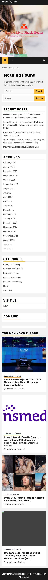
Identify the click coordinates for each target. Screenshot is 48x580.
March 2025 (8, 210)
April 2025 (7, 206)
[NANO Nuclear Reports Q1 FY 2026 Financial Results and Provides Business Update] (24, 354)
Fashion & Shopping (12, 277)
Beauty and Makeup (11, 264)
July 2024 (7, 244)
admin (22, 389)
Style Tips (7, 290)
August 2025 (8, 188)
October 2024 (9, 231)
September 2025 (10, 184)
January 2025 (9, 218)
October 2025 (9, 180)
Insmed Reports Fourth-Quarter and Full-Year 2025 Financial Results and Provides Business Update (23, 125)
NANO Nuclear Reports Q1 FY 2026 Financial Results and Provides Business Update (22, 382)
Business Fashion (11, 273)
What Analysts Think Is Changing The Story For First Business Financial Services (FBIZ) (22, 556)
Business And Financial (13, 269)
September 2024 (10, 236)
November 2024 (10, 227)
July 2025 (7, 193)
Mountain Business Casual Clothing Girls (21, 147)
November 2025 (10, 175)
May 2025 (7, 201)
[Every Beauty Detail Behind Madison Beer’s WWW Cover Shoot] (24, 473)
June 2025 (7, 197)
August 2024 (8, 240)
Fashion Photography (12, 282)
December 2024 (10, 223)
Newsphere (38, 574)
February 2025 (9, 214)
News (5, 286)
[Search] (44, 60)
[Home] (5, 60)
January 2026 (9, 167)
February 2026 (9, 162)
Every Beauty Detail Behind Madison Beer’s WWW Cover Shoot (24, 499)
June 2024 (7, 249)
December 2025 (10, 171)
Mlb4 (5, 306)
